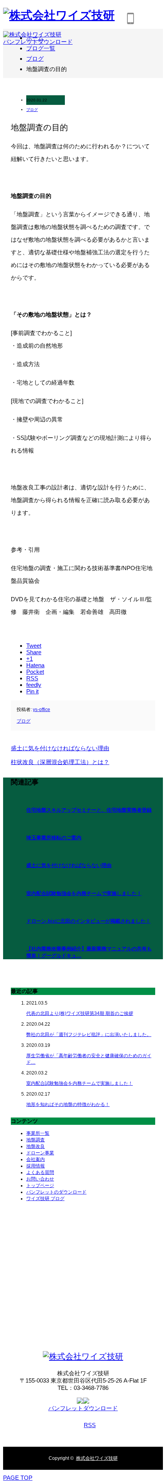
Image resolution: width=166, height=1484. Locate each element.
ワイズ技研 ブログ (45, 1198)
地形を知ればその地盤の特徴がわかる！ (68, 1104)
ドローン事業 (40, 1153)
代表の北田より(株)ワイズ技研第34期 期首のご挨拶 (79, 1013)
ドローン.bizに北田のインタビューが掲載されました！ (88, 921)
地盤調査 (35, 1139)
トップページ (40, 1185)
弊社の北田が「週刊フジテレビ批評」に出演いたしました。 (88, 1034)
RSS (90, 1425)
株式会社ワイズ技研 (97, 1458)
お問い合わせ (40, 1179)
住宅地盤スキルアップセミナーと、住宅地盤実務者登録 (89, 810)
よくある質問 (40, 1172)
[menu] (152, 18)
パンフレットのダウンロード (56, 1192)
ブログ (32, 110)
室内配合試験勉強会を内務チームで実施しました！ (84, 893)
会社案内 (35, 1159)
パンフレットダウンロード (38, 41)
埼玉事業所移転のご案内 (53, 838)
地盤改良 (35, 1146)
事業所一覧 (37, 1133)
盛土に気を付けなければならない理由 (69, 865)
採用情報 (35, 1166)
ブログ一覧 (40, 48)
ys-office (41, 709)
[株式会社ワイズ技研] (83, 1356)
